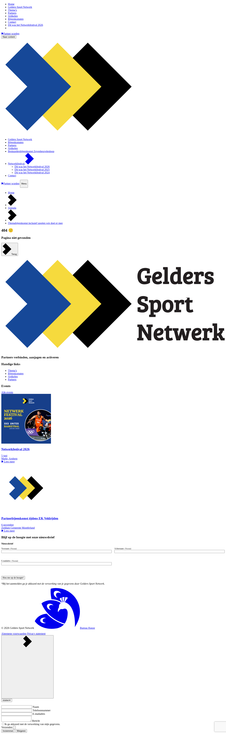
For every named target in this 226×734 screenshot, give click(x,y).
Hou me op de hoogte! (13, 577)
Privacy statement (36, 633)
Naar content (9, 37)
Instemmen (8, 731)
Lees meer (9, 461)
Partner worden (11, 33)
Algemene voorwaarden (13, 633)
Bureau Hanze (87, 628)
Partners (12, 13)
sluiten (7, 700)
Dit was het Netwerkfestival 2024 (32, 172)
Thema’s (12, 10)
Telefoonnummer (41, 710)
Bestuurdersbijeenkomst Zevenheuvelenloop (31, 151)
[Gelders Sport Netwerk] (113, 133)
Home (11, 4)
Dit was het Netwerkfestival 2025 (32, 169)
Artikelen (13, 16)
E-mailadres (39, 713)
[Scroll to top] (27, 667)
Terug (14, 254)
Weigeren (21, 731)
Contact (12, 22)
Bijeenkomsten (15, 19)
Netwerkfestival (16, 163)
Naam (36, 706)
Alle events (7, 392)
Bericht (36, 720)
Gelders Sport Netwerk (20, 7)
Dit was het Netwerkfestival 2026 (25, 25)
